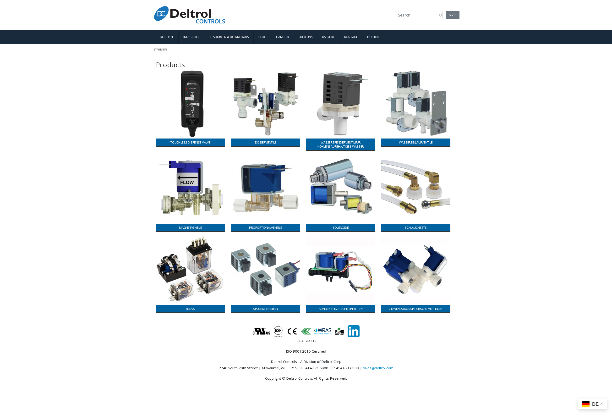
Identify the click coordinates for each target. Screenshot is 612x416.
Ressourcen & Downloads (229, 37)
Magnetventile (190, 227)
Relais (190, 308)
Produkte (166, 37)
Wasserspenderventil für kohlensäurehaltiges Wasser (340, 144)
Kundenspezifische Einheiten (341, 308)
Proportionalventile (265, 227)
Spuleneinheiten (265, 308)
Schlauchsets (416, 227)
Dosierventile (265, 142)
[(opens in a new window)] (353, 330)
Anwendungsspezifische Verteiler (415, 308)
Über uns (305, 37)
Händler (282, 37)
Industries (191, 37)
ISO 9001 (373, 37)
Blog (262, 37)
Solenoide (341, 227)
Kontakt (350, 37)
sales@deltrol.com (378, 368)
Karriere (328, 37)
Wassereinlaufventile (416, 142)
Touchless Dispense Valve (190, 142)
